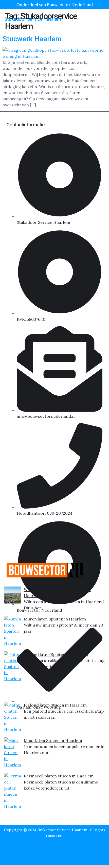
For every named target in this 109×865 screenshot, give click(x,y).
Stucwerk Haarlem (32, 39)
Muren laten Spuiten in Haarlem (55, 618)
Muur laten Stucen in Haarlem (53, 740)
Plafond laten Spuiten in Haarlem (56, 654)
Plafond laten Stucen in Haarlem (55, 705)
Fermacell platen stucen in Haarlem (59, 775)
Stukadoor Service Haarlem (32, 19)
